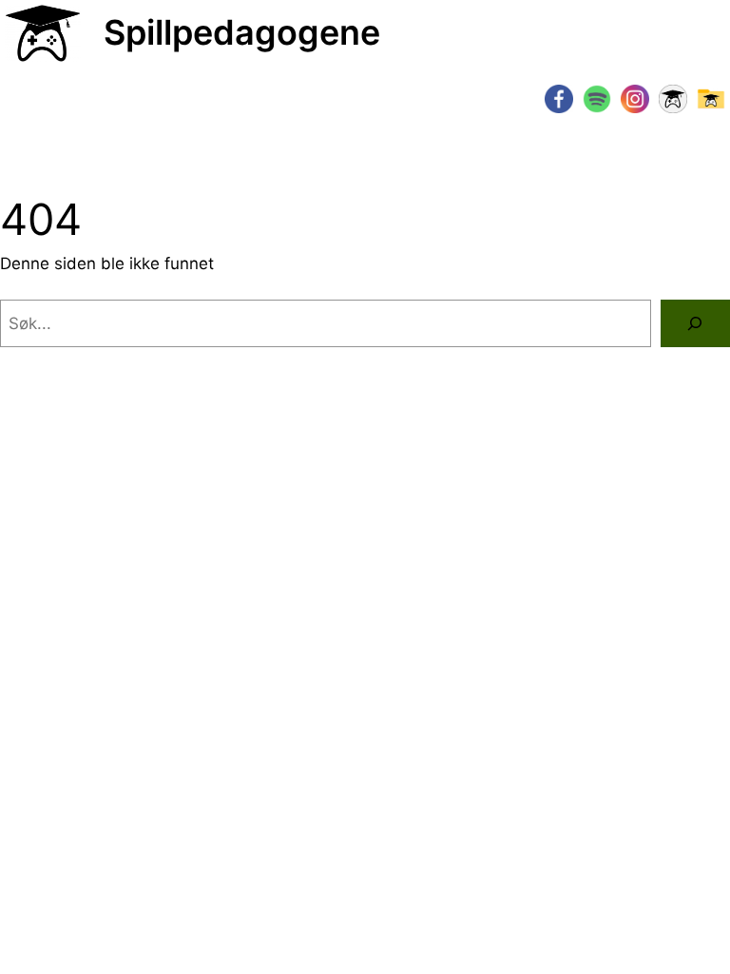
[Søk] (695, 324)
